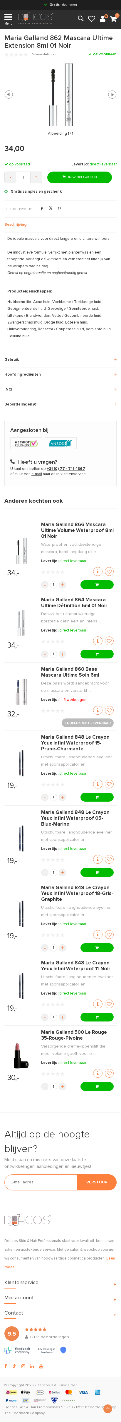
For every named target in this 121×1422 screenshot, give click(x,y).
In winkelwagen (82, 177)
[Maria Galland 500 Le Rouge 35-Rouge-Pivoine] (21, 1055)
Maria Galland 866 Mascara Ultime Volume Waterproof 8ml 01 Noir (77, 530)
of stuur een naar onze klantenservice (48, 474)
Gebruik (11, 360)
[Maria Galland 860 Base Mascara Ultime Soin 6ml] (21, 691)
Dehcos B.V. (47, 1385)
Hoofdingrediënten (22, 375)
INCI (8, 389)
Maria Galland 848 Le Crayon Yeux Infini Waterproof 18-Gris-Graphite (77, 893)
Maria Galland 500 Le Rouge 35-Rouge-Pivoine (74, 1035)
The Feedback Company (24, 1413)
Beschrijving (15, 225)
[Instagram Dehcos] (23, 1366)
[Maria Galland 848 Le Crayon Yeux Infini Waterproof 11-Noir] (21, 986)
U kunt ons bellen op (47, 469)
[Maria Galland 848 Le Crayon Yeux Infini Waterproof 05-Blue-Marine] (21, 838)
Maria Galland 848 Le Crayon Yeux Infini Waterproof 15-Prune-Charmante (75, 743)
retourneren (63, 4)
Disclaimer (68, 1385)
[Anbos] (61, 444)
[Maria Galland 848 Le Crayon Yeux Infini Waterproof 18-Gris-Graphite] (21, 913)
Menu (8, 23)
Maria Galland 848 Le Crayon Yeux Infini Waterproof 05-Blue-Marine (75, 818)
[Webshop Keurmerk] (27, 444)
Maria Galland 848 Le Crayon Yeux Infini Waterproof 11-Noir (75, 966)
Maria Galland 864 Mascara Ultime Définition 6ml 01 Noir (74, 603)
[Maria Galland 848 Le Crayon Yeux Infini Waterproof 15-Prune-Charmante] (21, 763)
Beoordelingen (21, 404)
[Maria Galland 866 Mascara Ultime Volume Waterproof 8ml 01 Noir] (21, 550)
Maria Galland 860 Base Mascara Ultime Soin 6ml (70, 672)
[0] (113, 19)
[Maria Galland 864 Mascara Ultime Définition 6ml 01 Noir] (21, 623)
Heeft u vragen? (37, 462)
